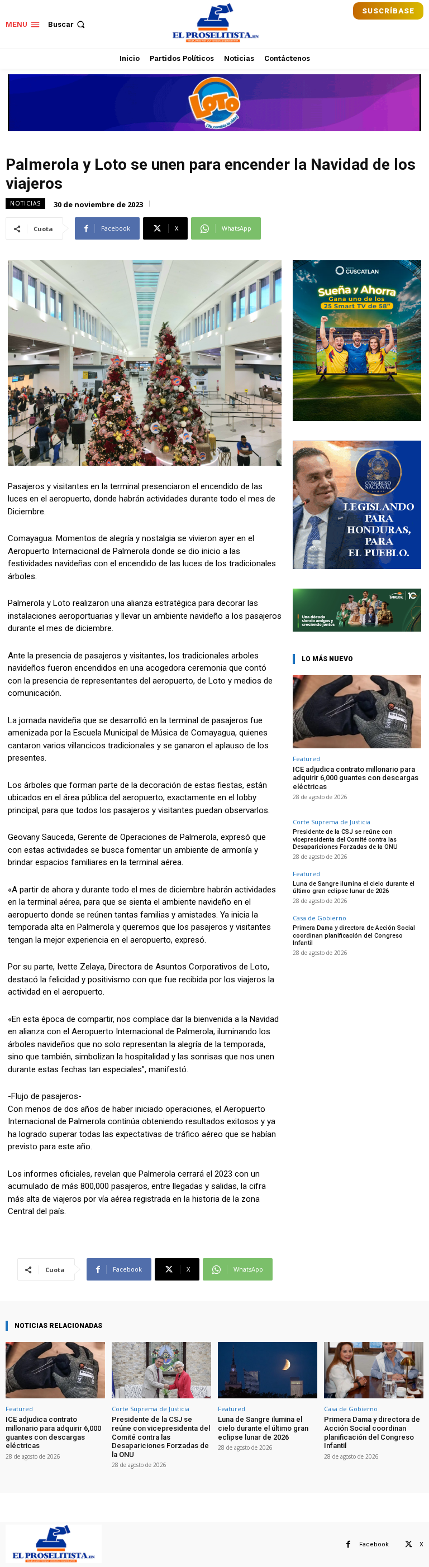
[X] (408, 1544)
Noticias (25, 203)
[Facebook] (348, 1544)
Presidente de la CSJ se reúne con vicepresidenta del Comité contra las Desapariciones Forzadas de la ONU (345, 839)
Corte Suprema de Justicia (331, 822)
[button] (67, 24)
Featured (306, 759)
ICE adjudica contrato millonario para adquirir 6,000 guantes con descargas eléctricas (355, 778)
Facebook (374, 1544)
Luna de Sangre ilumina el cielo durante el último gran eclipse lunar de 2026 (353, 887)
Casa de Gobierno (319, 918)
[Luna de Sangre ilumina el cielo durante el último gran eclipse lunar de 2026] (267, 1370)
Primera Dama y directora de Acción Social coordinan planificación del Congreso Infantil (354, 935)
